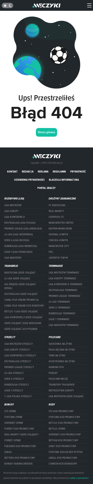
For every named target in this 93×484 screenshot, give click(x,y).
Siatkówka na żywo (60, 344)
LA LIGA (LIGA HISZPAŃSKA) (18, 234)
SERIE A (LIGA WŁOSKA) (16, 240)
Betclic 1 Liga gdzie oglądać (21, 311)
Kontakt (12, 171)
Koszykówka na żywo (62, 361)
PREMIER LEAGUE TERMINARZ (64, 296)
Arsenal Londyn (58, 234)
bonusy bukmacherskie (18, 463)
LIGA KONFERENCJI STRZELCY (20, 355)
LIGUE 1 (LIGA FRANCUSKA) (18, 252)
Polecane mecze (58, 379)
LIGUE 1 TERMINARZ (59, 319)
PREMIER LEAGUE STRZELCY (19, 367)
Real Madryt (56, 211)
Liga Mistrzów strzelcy (18, 344)
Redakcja (28, 171)
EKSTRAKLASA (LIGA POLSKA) (19, 223)
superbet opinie (13, 423)
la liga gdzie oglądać (17, 278)
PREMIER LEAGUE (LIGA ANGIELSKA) (23, 228)
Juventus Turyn (58, 257)
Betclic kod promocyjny (64, 423)
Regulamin (59, 171)
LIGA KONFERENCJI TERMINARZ (65, 284)
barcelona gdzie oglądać (19, 272)
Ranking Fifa (56, 367)
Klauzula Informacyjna (64, 180)
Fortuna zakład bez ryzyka (66, 452)
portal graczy (46, 188)
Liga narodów (12, 257)
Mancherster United (61, 223)
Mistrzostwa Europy (61, 390)
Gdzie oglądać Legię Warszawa (22, 323)
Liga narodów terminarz (64, 325)
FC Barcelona (57, 205)
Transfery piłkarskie (62, 384)
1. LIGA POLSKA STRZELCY (18, 396)
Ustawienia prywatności (29, 180)
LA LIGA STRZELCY (14, 373)
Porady (53, 373)
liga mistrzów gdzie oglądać (66, 396)
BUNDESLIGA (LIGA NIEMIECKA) (20, 246)
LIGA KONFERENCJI (14, 217)
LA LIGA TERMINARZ (59, 302)
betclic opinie (57, 428)
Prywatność (78, 171)
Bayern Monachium (60, 228)
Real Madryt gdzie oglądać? (21, 434)
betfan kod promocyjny (63, 440)
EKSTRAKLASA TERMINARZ (63, 290)
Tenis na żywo (57, 355)
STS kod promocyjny (61, 411)
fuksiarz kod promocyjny (20, 446)
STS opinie (10, 411)
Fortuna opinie (13, 417)
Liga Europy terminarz (62, 278)
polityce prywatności (79, 478)
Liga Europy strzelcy (17, 349)
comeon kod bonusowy (63, 463)
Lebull (8, 452)
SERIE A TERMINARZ (59, 307)
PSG (51, 252)
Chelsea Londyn (58, 240)
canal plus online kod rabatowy (24, 305)
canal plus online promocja (21, 300)
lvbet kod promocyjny (62, 446)
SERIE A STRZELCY (14, 379)
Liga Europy (11, 211)
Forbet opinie (12, 440)
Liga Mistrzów (12, 205)
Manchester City (59, 246)
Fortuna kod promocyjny (64, 417)
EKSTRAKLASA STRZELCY (17, 361)
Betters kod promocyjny (19, 458)
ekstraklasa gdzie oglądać (21, 294)
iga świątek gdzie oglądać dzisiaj (20, 286)
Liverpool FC (56, 217)
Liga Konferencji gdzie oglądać (23, 317)
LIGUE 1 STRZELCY (13, 390)
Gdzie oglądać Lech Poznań (20, 329)
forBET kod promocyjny (19, 428)
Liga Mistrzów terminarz (64, 272)
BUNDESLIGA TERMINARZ (62, 313)
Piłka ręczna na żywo (62, 349)
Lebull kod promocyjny (63, 458)
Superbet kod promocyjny (65, 434)
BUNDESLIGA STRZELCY (16, 384)
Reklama (43, 171)
